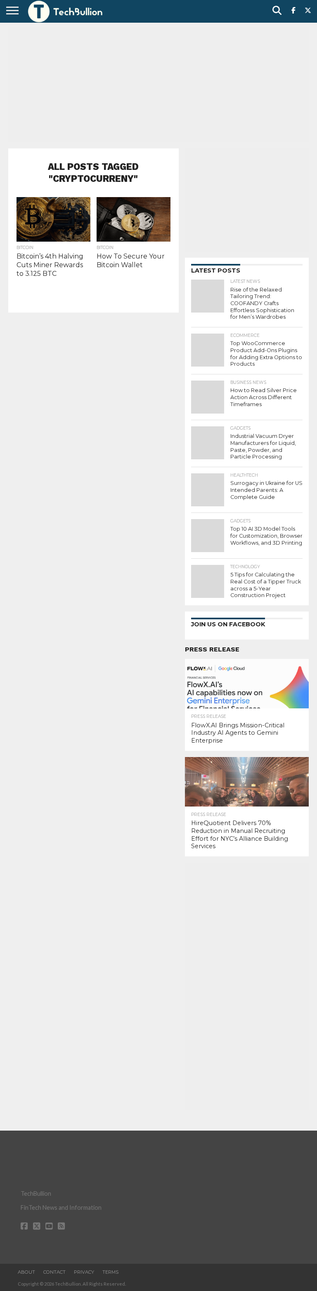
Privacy (84, 1272)
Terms (110, 1272)
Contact (54, 1272)
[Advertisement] (158, 84)
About (26, 1272)
